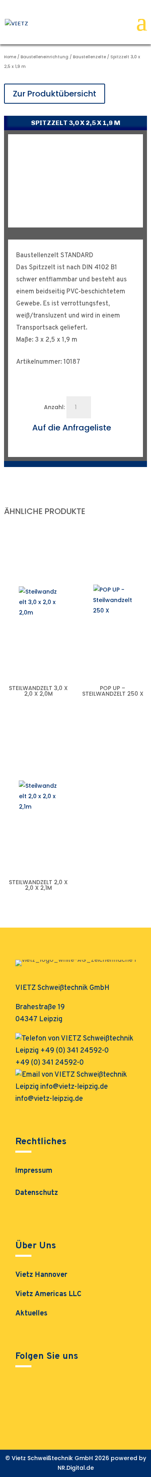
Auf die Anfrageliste (71, 427)
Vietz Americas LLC (48, 1294)
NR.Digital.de (76, 1468)
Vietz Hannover (41, 1275)
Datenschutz (36, 1194)
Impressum (33, 1172)
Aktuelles (31, 1313)
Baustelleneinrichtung (44, 57)
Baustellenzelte (89, 57)
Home (10, 57)
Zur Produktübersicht (54, 93)
